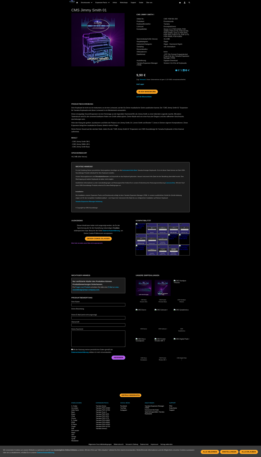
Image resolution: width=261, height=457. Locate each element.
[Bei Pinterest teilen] (186, 70)
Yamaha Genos (101, 406)
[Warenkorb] (180, 2)
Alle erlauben (249, 452)
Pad (72, 428)
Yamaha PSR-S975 (102, 414)
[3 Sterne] (76, 311)
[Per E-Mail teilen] (176, 70)
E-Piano (74, 424)
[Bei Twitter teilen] (181, 70)
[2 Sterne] (74, 311)
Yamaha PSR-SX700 (103, 410)
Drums (73, 418)
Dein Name (75, 302)
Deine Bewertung (77, 309)
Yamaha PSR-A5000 (103, 422)
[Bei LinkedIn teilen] (184, 70)
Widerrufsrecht (118, 444)
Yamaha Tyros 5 (101, 412)
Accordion (74, 408)
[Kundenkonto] (184, 2)
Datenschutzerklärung (111, 231)
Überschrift (75, 322)
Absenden (118, 357)
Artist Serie (75, 410)
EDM (73, 422)
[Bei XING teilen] (189, 70)
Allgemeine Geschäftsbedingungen (100, 444)
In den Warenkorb (147, 92)
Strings (73, 436)
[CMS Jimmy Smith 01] (98, 39)
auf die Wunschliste (144, 97)
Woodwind (74, 441)
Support (171, 410)
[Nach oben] (188, 213)
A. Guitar (74, 406)
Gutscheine (173, 408)
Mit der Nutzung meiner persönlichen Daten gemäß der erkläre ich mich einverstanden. (92, 351)
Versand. (143, 79)
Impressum (154, 444)
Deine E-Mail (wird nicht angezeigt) (84, 315)
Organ (73, 426)
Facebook (123, 406)
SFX (72, 434)
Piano (73, 432)
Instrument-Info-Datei (129, 170)
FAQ (170, 406)
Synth (73, 439)
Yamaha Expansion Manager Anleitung (89, 201)
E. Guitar (74, 420)
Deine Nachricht (77, 329)
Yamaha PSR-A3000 (103, 420)
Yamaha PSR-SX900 (103, 408)
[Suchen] (189, 2)
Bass (73, 412)
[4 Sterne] (78, 311)
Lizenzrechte (170, 183)
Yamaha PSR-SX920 (103, 424)
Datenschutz (144, 444)
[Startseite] (77, 2)
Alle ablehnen (210, 452)
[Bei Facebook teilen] (179, 70)
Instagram (123, 410)
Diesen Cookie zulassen (98, 238)
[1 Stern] (72, 311)
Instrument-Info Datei (152, 410)
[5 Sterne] (81, 311)
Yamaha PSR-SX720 (103, 426)
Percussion (75, 430)
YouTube (123, 408)
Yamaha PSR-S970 (102, 416)
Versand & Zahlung (132, 444)
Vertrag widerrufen (130, 395)
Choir (73, 416)
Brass (73, 414)
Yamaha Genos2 (101, 428)
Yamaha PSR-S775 (102, 418)
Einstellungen (229, 452)
